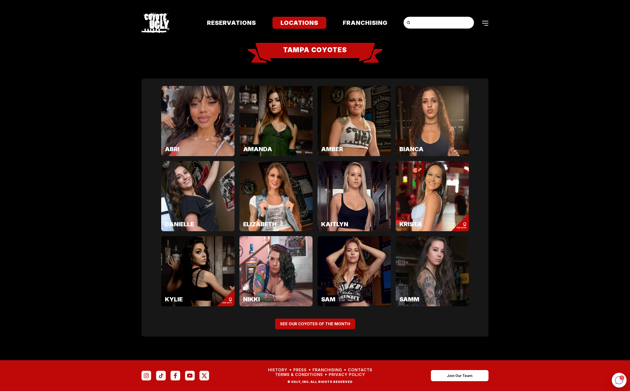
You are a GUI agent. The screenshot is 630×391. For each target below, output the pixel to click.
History (277, 370)
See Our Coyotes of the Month (315, 323)
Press (300, 370)
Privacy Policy (347, 374)
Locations (299, 22)
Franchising (365, 22)
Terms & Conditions (299, 374)
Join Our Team (459, 376)
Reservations (231, 22)
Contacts (360, 370)
